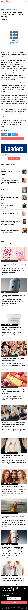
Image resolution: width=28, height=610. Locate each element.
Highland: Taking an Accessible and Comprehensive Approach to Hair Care (14, 579)
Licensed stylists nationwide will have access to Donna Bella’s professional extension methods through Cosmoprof (14, 431)
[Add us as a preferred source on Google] (16, 134)
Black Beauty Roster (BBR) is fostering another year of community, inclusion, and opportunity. (13, 365)
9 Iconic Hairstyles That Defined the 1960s (10, 198)
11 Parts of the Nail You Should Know (10, 214)
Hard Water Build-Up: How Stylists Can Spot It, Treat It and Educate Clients (10, 173)
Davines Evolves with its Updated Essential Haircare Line (12, 328)
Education (3, 169)
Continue (14, 602)
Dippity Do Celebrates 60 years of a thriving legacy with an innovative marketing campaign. (13, 270)
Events (2, 203)
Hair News (15, 9)
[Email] (2, 134)
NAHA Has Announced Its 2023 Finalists (9, 206)
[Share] (5, 134)
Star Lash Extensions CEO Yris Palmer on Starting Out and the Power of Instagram (10, 182)
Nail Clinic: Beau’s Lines (7, 189)
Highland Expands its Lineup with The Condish (13, 296)
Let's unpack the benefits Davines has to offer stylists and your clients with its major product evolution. (13, 334)
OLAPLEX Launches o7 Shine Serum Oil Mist (13, 517)
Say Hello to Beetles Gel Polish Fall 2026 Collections (10, 231)
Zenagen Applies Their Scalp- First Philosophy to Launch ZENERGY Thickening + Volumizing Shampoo (13, 549)
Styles (2, 195)
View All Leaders (14, 158)
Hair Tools (4, 452)
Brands (2, 178)
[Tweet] (13, 134)
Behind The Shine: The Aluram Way (13, 487)
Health (2, 211)
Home (2, 9)
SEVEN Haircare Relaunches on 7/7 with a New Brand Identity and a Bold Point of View (13, 391)
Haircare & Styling (7, 324)
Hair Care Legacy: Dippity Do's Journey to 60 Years (14, 265)
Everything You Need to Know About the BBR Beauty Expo (13, 359)
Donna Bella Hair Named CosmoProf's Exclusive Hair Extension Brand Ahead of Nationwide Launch (13, 424)
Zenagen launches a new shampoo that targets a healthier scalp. (13, 554)
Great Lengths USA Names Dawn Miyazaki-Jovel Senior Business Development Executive (10, 223)
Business (8, 9)
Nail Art (2, 228)
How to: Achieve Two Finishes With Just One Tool (13, 456)
